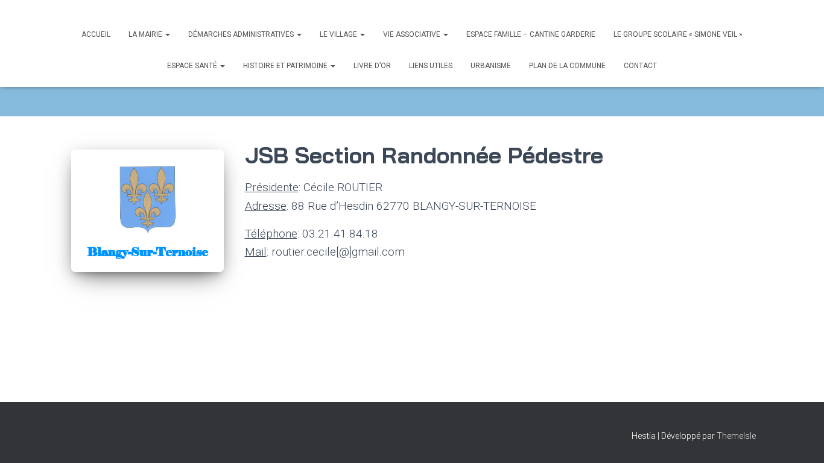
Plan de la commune (567, 65)
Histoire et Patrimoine (286, 65)
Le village (339, 34)
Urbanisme (491, 65)
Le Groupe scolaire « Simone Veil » (678, 34)
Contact (640, 65)
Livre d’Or (372, 65)
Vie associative (412, 34)
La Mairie (146, 34)
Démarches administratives (242, 34)
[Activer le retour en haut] (800, 439)
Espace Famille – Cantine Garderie (530, 34)
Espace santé (193, 65)
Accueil (95, 34)
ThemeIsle (736, 436)
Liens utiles (430, 65)
